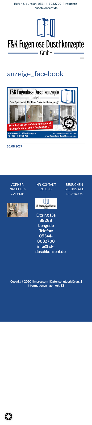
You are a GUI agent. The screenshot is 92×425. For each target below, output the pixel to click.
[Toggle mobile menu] (82, 58)
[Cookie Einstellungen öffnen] (8, 419)
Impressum (40, 281)
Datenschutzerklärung (65, 281)
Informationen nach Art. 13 (46, 285)
